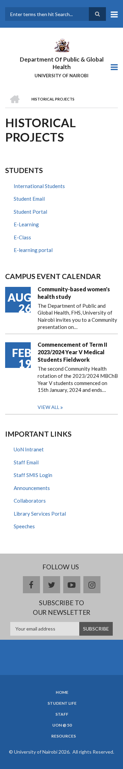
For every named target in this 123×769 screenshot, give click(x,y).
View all (48, 407)
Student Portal (30, 212)
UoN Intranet (29, 449)
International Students (39, 186)
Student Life (62, 703)
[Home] (61, 44)
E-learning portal (33, 250)
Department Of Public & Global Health (62, 63)
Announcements (32, 488)
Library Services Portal (40, 514)
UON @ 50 (62, 725)
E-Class (22, 237)
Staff (61, 714)
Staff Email (26, 462)
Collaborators (30, 501)
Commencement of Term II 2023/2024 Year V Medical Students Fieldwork (72, 352)
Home (62, 692)
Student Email (29, 199)
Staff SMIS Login (33, 475)
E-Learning (26, 224)
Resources (63, 736)
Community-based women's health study (74, 293)
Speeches (24, 526)
